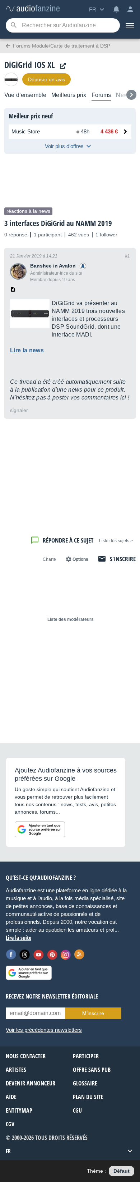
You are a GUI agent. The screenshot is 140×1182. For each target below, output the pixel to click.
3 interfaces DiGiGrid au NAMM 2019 (58, 223)
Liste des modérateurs (70, 619)
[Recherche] (13, 25)
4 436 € (109, 131)
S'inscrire (123, 559)
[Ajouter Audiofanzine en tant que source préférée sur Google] (40, 829)
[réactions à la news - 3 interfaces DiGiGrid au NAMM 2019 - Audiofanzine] (33, 9)
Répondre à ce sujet (68, 540)
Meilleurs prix (68, 95)
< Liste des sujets (116, 540)
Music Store (25, 131)
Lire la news (27, 350)
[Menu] (130, 25)
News (123, 95)
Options (80, 559)
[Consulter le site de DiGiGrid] (61, 66)
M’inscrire (93, 1013)
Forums (101, 95)
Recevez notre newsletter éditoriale (52, 996)
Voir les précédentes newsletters (44, 1030)
